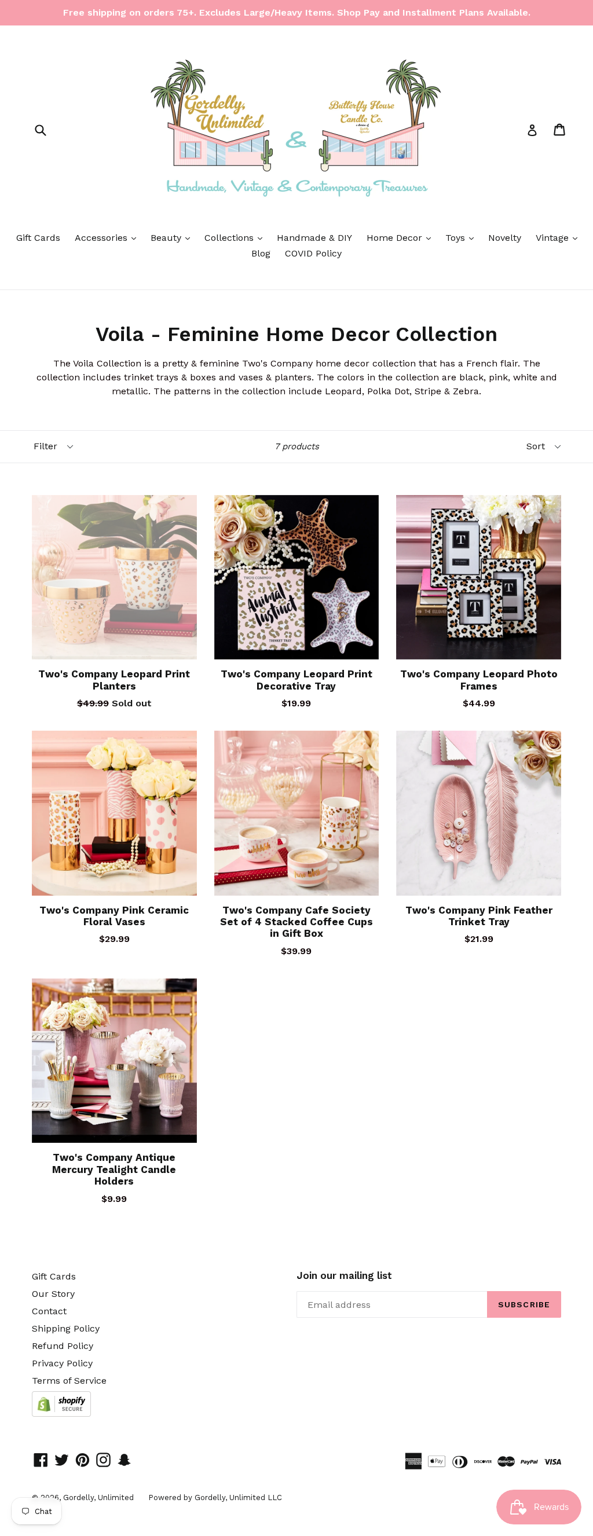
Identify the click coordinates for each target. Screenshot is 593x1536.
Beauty (173, 237)
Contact (49, 1311)
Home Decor (402, 237)
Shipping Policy (66, 1328)
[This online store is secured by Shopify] (61, 1413)
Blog (260, 253)
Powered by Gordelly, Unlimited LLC (215, 1497)
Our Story (53, 1293)
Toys (462, 237)
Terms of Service (69, 1380)
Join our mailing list (344, 1275)
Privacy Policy (62, 1363)
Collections (236, 237)
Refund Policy (62, 1345)
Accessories (108, 237)
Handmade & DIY (314, 237)
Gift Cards (38, 237)
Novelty (504, 237)
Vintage (559, 237)
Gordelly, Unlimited (98, 1497)
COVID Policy (313, 253)
